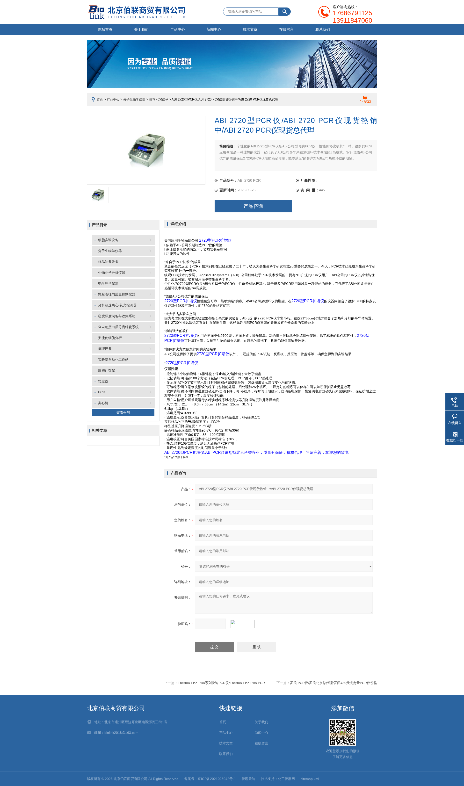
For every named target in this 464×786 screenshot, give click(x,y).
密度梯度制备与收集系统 (116, 316)
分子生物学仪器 (134, 99)
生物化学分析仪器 (111, 272)
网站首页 (105, 29)
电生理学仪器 (108, 283)
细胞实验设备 (108, 240)
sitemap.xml (310, 779)
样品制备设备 (108, 262)
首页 (100, 99)
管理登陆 (248, 779)
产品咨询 (253, 206)
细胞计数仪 (106, 370)
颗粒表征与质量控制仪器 (116, 294)
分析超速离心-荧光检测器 (117, 305)
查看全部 (123, 413)
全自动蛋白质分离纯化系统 (118, 327)
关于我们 (141, 29)
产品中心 (177, 29)
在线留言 (286, 29)
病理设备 (105, 349)
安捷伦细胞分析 (110, 338)
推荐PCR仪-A (158, 99)
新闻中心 (214, 29)
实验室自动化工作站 (113, 359)
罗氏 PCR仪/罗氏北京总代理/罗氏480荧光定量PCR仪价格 (333, 683)
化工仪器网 (286, 779)
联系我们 (322, 29)
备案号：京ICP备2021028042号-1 (210, 779)
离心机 (103, 403)
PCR (101, 392)
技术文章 (250, 29)
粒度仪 (103, 381)
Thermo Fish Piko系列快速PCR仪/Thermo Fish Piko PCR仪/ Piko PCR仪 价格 (237, 683)
